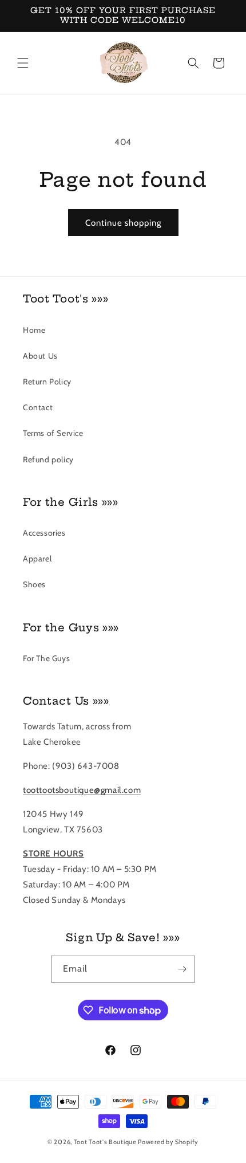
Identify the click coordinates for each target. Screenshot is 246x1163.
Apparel (37, 558)
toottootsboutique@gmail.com (82, 790)
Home (34, 330)
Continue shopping (123, 223)
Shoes (34, 584)
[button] (22, 63)
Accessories (44, 533)
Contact (38, 407)
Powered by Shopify (168, 1142)
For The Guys (46, 658)
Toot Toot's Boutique (105, 1142)
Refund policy (48, 459)
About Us (40, 356)
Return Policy (47, 381)
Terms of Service (53, 433)
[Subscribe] (182, 969)
